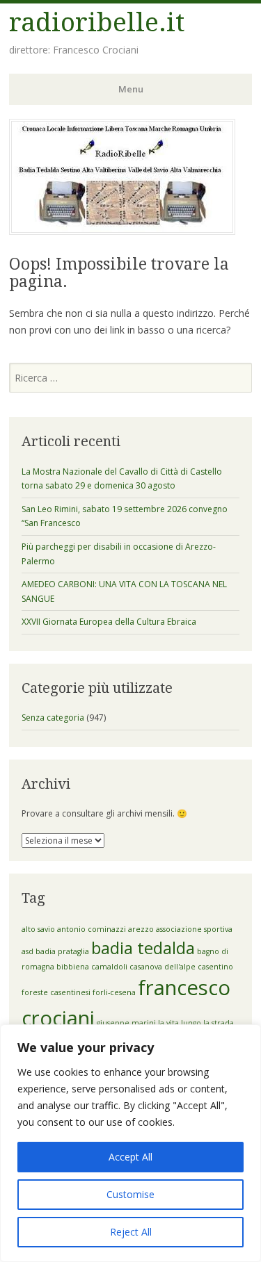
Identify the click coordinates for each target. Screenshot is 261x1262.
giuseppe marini (126, 1023)
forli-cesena (114, 992)
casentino (215, 967)
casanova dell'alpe (162, 967)
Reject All (131, 1231)
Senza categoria (53, 717)
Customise (130, 1194)
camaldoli (109, 967)
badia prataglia (62, 951)
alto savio (38, 929)
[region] (130, 1143)
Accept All (130, 1156)
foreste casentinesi (56, 992)
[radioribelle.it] (122, 230)
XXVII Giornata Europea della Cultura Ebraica (109, 622)
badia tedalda (143, 947)
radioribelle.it (96, 23)
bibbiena (72, 967)
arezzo (141, 929)
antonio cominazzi (91, 929)
